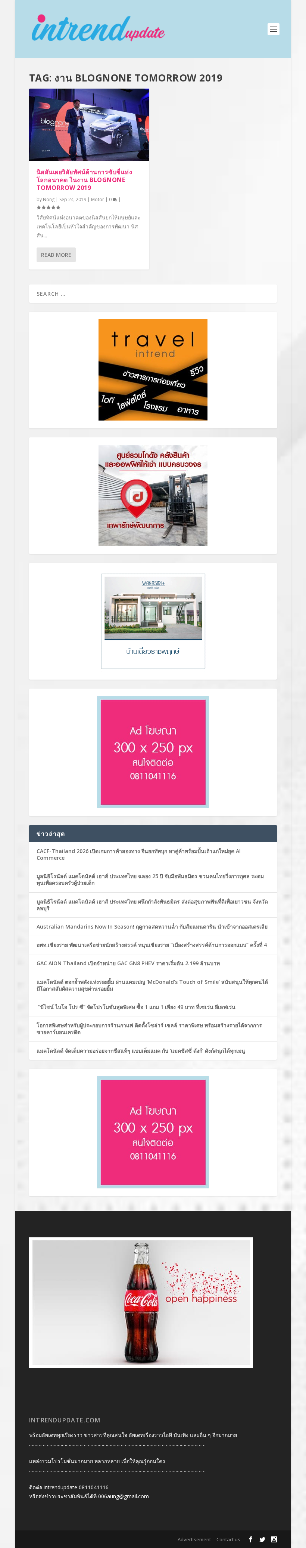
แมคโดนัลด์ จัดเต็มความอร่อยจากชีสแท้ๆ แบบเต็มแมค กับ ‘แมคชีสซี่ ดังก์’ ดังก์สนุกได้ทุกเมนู (141, 1050)
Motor (97, 199)
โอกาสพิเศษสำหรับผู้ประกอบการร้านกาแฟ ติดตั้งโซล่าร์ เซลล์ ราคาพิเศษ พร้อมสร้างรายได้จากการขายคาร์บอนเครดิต (149, 1028)
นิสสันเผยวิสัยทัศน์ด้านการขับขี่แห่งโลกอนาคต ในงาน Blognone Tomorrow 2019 (84, 180)
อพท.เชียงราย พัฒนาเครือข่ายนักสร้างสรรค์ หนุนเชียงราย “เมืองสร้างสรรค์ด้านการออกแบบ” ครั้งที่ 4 (152, 944)
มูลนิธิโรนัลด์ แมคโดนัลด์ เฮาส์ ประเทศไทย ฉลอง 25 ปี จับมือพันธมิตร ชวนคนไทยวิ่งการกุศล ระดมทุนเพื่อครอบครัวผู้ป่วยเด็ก (150, 879)
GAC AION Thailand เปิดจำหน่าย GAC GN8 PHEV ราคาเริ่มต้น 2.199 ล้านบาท (128, 963)
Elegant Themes (77, 1539)
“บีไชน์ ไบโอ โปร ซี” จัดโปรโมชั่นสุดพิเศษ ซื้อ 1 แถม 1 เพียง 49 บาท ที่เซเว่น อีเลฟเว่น (136, 1006)
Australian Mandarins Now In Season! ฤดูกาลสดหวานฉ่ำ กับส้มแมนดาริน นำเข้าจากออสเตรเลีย (153, 926)
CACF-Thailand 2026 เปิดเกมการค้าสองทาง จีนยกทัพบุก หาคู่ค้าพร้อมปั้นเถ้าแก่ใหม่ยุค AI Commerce (139, 854)
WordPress (141, 1539)
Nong (48, 199)
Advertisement (194, 1539)
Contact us (228, 1539)
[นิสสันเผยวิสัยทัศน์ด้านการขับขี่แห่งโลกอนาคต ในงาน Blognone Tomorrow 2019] (89, 125)
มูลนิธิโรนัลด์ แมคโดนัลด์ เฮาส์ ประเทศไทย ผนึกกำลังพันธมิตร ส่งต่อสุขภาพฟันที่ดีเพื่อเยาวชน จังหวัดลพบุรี (152, 905)
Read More (56, 254)
